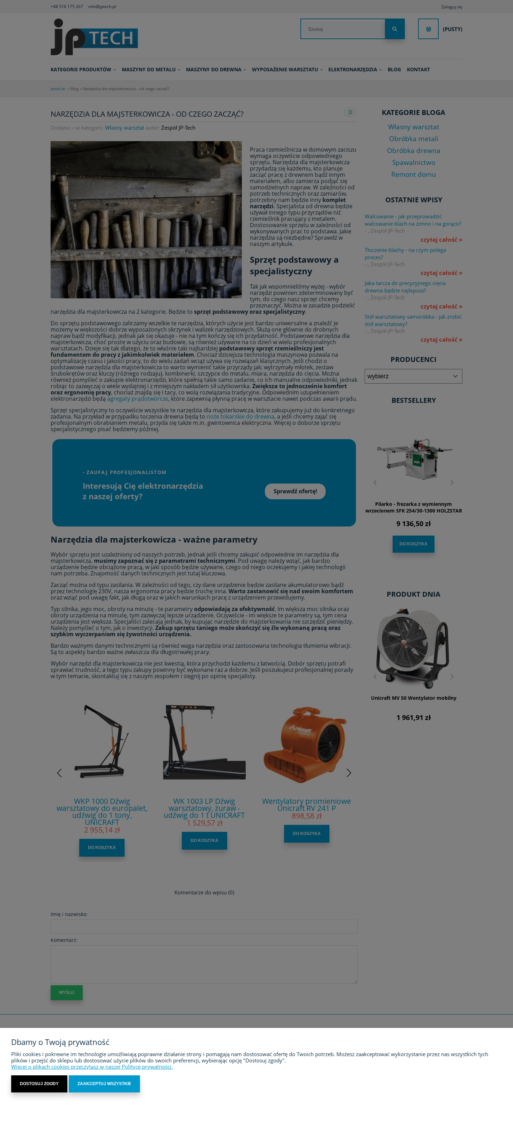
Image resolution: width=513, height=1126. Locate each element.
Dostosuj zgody (39, 1083)
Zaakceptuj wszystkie (104, 1083)
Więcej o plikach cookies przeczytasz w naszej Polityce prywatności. (92, 1066)
